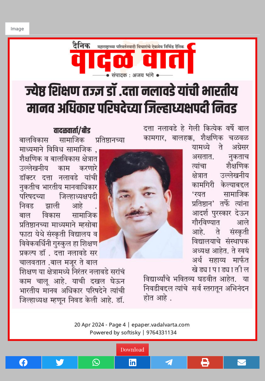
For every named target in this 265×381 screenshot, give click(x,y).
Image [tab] (17, 28)
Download (132, 349)
